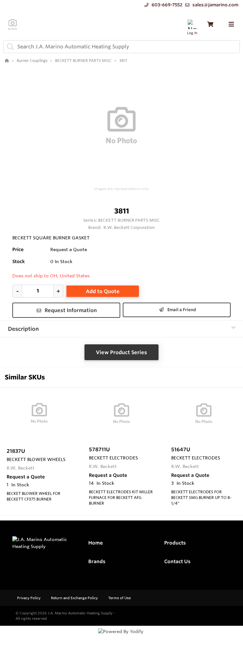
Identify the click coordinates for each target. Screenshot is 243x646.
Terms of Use (119, 598)
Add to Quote (103, 291)
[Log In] (192, 24)
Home (95, 543)
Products (175, 543)
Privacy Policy (29, 598)
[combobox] (121, 46)
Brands (96, 561)
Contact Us (177, 561)
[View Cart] (210, 24)
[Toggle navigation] (231, 24)
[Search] (9, 46)
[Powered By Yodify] (121, 637)
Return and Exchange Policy (75, 598)
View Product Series (121, 352)
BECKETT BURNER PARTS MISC (129, 220)
